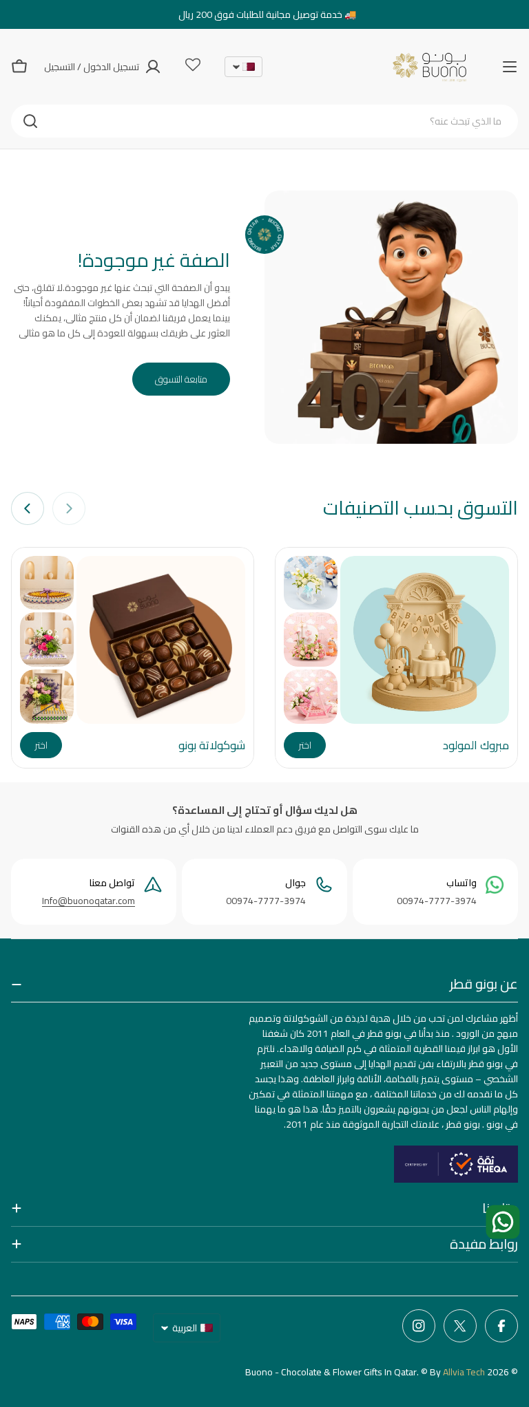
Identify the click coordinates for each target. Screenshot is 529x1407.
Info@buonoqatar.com (88, 901)
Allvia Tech (464, 1372)
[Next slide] (27, 508)
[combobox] (264, 121)
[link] (311, 583)
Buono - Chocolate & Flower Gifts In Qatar (331, 1372)
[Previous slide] (68, 508)
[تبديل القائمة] (509, 66)
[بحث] (30, 121)
